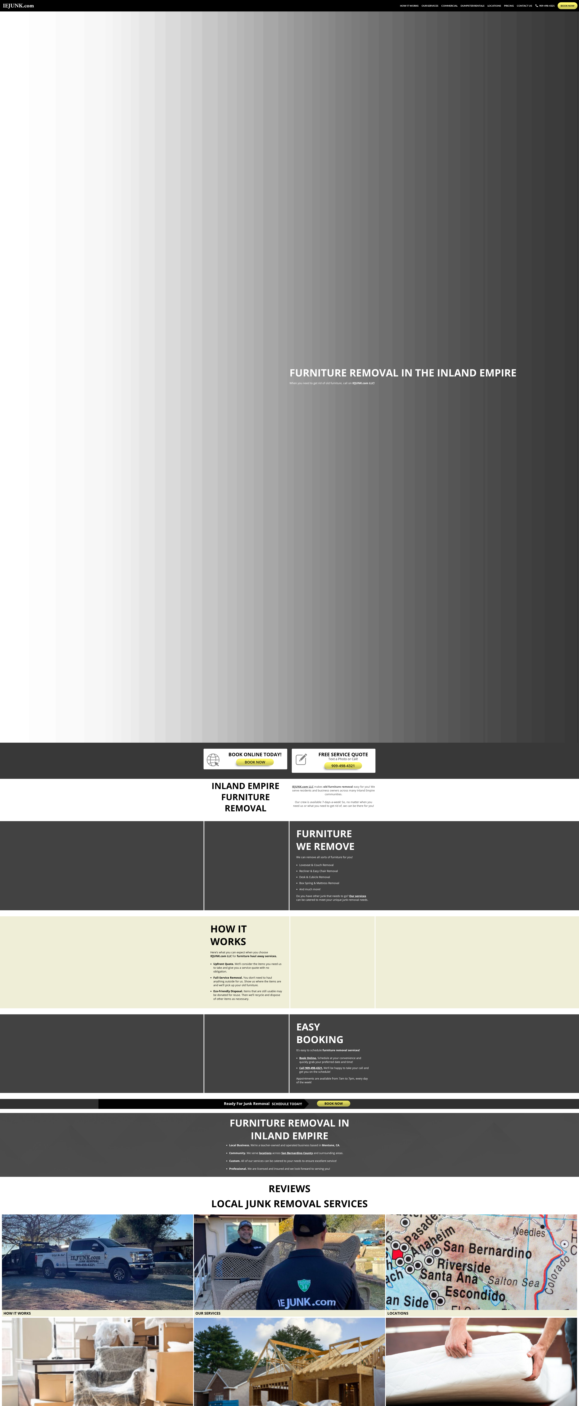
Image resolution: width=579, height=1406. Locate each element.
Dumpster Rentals (472, 5)
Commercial (449, 5)
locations (265, 1153)
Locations (494, 5)
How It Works (409, 5)
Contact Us (524, 5)
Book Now (567, 5)
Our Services (430, 5)
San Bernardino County (297, 1153)
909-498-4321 (547, 5)
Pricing (509, 5)
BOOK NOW (255, 762)
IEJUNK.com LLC (302, 786)
